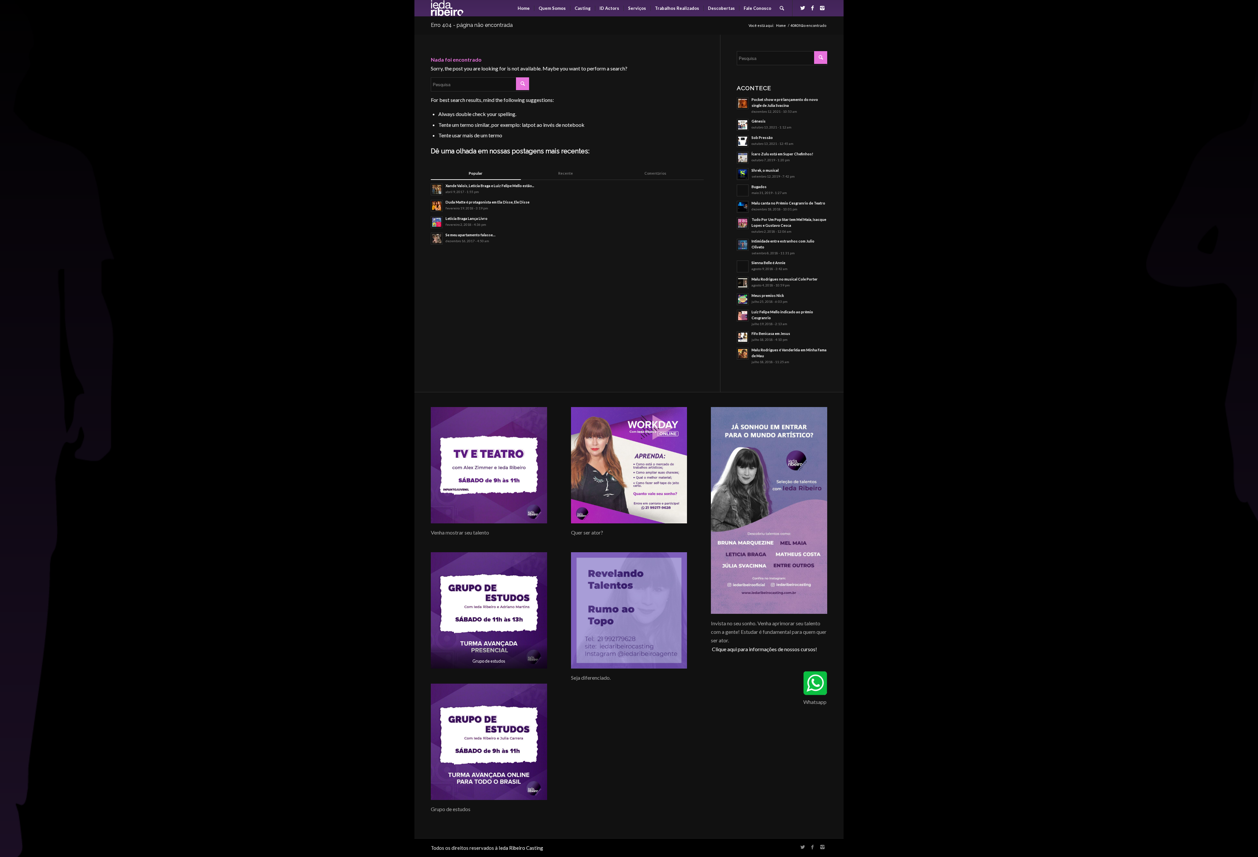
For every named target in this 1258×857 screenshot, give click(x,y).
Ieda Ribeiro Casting (521, 848)
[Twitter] (803, 8)
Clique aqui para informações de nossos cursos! (764, 649)
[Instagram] (822, 8)
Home (781, 25)
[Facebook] (812, 8)
